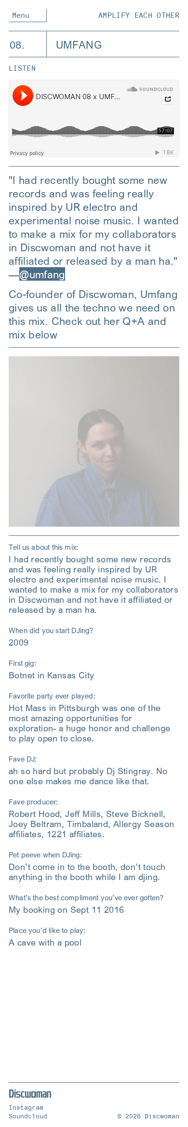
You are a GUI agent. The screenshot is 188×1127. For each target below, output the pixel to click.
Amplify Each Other (138, 15)
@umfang (42, 274)
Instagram (26, 1107)
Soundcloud (28, 1116)
